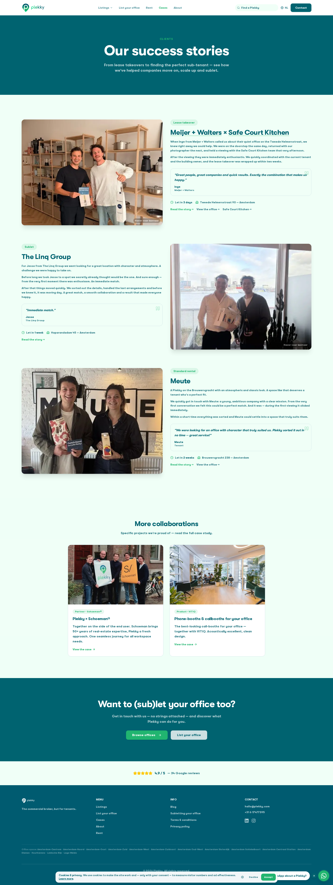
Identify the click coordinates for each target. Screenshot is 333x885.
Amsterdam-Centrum (49, 849)
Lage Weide (70, 853)
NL (286, 7)
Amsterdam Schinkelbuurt (246, 849)
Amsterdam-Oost (96, 849)
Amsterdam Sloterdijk (217, 849)
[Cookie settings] (242, 877)
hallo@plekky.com (257, 806)
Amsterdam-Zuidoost (163, 849)
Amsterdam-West (139, 849)
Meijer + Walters (196, 132)
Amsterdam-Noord (73, 849)
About (178, 7)
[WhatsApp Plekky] (323, 875)
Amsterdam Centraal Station (279, 849)
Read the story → (181, 209)
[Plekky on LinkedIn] (247, 821)
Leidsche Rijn (54, 853)
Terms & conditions (183, 819)
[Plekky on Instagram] (254, 821)
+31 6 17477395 (255, 812)
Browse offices (143, 735)
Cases (163, 7)
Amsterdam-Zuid (117, 849)
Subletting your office (185, 813)
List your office (129, 7)
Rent (149, 7)
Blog (173, 806)
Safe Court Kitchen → (237, 209)
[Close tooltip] (314, 875)
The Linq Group (46, 257)
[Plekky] (33, 7)
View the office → (208, 209)
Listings (103, 7)
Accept (268, 877)
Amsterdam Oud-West (190, 849)
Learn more (66, 878)
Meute (180, 381)
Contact (301, 7)
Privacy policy (180, 826)
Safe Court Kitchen (258, 132)
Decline (253, 877)
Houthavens (38, 853)
